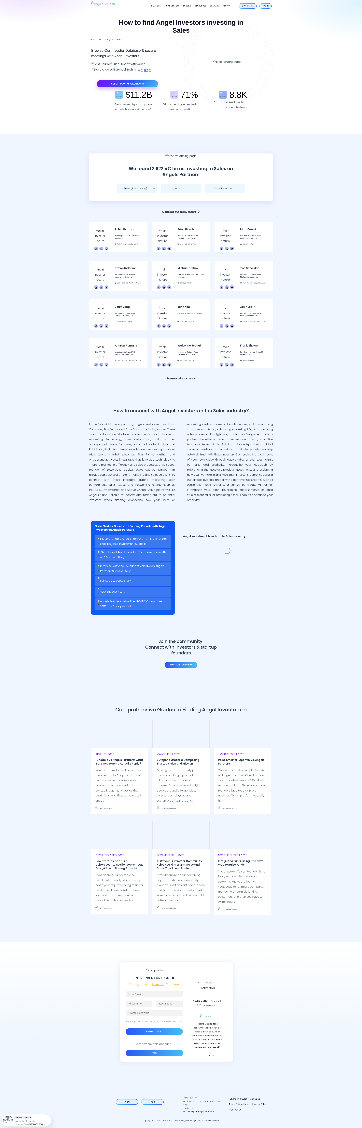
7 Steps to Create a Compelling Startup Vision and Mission (178, 761)
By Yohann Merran (107, 809)
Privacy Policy (259, 1104)
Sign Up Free (248, 6)
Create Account (154, 1031)
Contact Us (235, 1109)
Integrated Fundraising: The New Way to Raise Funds (240, 863)
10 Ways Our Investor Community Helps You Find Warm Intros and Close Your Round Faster (179, 864)
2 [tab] (209, 1055)
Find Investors (172, 6)
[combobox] (137, 188)
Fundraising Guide (238, 1098)
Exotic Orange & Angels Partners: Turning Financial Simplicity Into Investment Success (133, 541)
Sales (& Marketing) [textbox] (135, 188)
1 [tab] (205, 1055)
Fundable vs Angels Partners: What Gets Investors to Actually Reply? (119, 761)
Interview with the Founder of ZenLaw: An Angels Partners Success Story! (132, 568)
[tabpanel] (207, 1009)
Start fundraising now (181, 665)
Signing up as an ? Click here (154, 984)
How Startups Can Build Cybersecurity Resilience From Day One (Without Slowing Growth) (119, 864)
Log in (265, 6)
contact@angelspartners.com (199, 1111)
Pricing (226, 6)
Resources (200, 6)
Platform (156, 6)
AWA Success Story (112, 592)
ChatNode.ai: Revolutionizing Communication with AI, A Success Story (133, 555)
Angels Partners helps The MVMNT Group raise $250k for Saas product (131, 603)
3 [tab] (213, 1055)
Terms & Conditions (239, 1104)
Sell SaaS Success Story (115, 581)
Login (154, 1053)
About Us (255, 1098)
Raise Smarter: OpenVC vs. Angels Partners (241, 761)
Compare (214, 6)
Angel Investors (114, 39)
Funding (187, 6)
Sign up (127, 1102)
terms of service (174, 1022)
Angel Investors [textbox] (223, 188)
